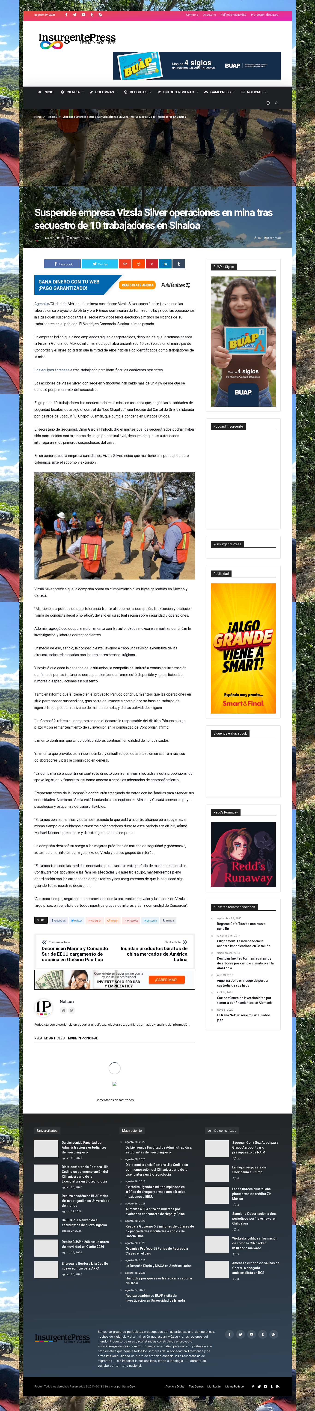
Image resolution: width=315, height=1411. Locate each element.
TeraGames (196, 1386)
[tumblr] (178, 263)
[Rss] (100, 15)
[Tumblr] (91, 15)
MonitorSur (214, 1386)
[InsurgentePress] (82, 28)
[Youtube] (83, 15)
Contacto (192, 14)
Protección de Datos (264, 14)
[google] (125, 263)
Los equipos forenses (51, 370)
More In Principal (83, 1038)
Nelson (49, 238)
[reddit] (138, 263)
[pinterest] (152, 263)
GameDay (128, 1386)
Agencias (41, 304)
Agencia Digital (175, 1386)
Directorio (209, 14)
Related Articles (49, 1038)
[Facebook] (66, 15)
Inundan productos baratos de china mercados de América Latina (154, 951)
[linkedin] (165, 263)
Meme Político (234, 1386)
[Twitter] (74, 15)
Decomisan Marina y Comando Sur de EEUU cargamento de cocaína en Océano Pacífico (75, 951)
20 (239, 1158)
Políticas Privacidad (234, 14)
